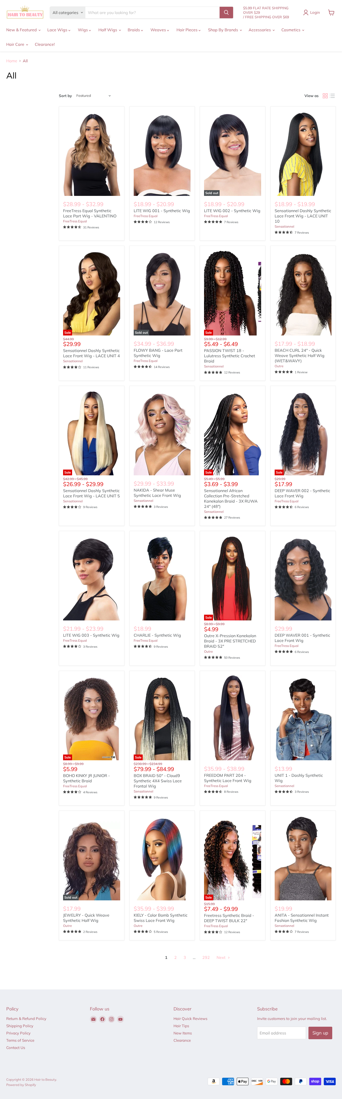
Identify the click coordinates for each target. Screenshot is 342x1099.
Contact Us (15, 1047)
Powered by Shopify (21, 1085)
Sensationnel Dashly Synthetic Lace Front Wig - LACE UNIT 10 (303, 216)
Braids (134, 29)
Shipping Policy (19, 1025)
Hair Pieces (188, 29)
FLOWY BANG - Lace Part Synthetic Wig (158, 353)
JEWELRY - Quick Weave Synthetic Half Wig (86, 918)
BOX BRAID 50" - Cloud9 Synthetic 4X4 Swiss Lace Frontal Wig (158, 781)
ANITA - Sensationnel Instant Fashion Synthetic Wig (302, 918)
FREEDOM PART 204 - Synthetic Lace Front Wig (227, 778)
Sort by (65, 96)
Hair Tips (181, 1025)
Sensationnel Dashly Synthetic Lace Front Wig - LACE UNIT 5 (91, 493)
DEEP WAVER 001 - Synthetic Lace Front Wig (302, 638)
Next (222, 957)
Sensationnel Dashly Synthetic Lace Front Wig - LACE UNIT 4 (91, 353)
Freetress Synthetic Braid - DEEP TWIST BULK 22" (229, 918)
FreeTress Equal (75, 221)
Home (11, 61)
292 (206, 957)
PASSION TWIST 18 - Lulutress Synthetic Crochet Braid (229, 355)
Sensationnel (284, 226)
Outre (279, 366)
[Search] (226, 12)
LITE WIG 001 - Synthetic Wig (162, 210)
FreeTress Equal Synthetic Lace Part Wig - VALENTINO (89, 213)
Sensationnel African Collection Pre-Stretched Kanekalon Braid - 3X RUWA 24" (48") (231, 498)
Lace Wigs (57, 29)
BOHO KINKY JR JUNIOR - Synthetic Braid (86, 778)
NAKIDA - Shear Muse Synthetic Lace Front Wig (157, 493)
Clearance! (45, 44)
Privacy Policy (18, 1033)
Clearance (182, 1040)
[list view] (332, 95)
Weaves (158, 29)
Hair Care (15, 44)
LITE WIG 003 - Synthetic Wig (91, 635)
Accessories (260, 29)
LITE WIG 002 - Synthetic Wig (232, 210)
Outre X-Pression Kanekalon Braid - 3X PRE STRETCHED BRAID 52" (230, 641)
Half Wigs (108, 29)
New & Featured (22, 29)
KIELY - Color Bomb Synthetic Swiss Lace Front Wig (161, 918)
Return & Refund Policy (26, 1018)
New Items (183, 1033)
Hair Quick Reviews (190, 1018)
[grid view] (325, 95)
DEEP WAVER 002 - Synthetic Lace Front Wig (302, 493)
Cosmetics (291, 29)
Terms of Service (20, 1040)
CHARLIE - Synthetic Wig (157, 635)
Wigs (83, 29)
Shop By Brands (223, 29)
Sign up (320, 1033)
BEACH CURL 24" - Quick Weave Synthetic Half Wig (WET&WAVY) (299, 355)
